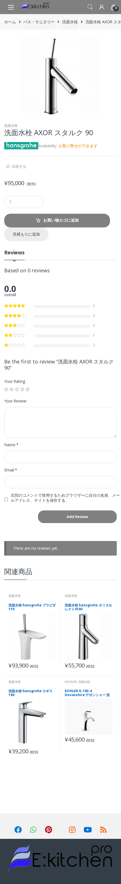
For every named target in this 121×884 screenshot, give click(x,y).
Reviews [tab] (14, 253)
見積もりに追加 (26, 234)
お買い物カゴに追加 (61, 220)
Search (90, 7)
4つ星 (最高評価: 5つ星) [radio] (22, 389)
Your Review (15, 401)
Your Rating (14, 381)
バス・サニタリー (39, 21)
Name (11, 444)
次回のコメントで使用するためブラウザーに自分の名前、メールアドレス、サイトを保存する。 (65, 498)
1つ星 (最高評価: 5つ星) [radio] (6, 389)
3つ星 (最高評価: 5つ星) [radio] (17, 389)
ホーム (10, 21)
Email (10, 470)
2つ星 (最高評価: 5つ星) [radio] (12, 389)
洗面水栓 (70, 21)
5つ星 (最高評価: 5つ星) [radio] (28, 389)
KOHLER (71, 682)
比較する (19, 166)
